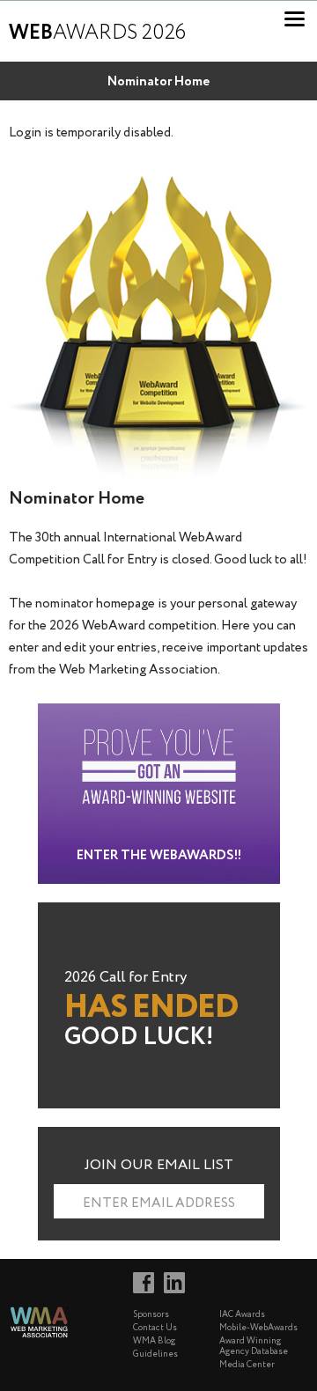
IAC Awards (242, 1314)
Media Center (247, 1365)
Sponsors (151, 1314)
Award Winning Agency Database (253, 1346)
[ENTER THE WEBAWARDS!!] (159, 714)
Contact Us (155, 1328)
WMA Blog (154, 1341)
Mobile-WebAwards (258, 1328)
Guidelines (155, 1354)
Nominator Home (158, 82)
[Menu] (294, 19)
